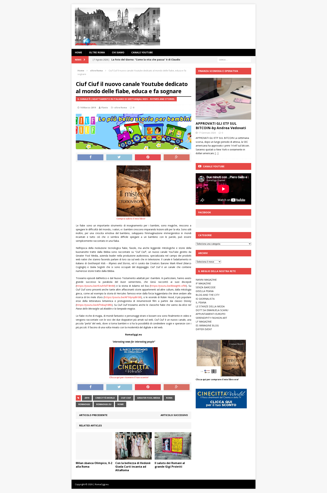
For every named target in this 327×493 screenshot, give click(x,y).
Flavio (104, 107)
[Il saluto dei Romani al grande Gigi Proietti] (173, 457)
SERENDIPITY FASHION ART (211, 317)
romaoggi (84, 404)
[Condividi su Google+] (177, 157)
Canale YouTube (142, 52)
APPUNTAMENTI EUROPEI (210, 313)
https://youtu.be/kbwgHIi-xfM (168, 285)
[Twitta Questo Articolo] (119, 157)
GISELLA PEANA (205, 291)
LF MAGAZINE (204, 321)
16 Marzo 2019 (88, 107)
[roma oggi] (163, 26)
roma (169, 397)
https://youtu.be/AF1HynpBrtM (122, 297)
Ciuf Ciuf (126, 397)
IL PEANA (201, 302)
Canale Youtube (213, 166)
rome (121, 404)
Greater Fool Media (148, 397)
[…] (216, 153)
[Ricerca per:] (234, 59)
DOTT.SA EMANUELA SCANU (212, 310)
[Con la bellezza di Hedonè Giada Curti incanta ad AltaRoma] (133, 457)
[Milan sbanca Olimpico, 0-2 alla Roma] (94, 457)
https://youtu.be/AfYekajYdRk (94, 304)
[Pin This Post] (148, 157)
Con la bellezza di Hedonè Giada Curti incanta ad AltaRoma (133, 466)
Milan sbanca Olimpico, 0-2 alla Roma (94, 464)
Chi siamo (118, 52)
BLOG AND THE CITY (207, 294)
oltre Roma (97, 52)
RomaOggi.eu (103, 404)
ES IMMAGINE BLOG (207, 325)
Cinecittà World (105, 397)
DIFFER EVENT (204, 329)
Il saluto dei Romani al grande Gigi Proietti (170, 464)
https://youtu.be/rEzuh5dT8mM (95, 285)
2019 (86, 397)
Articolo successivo (174, 415)
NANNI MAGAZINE (206, 279)
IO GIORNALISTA (205, 298)
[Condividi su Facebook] (90, 157)
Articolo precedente (93, 415)
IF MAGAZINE (203, 283)
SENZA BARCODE (205, 287)
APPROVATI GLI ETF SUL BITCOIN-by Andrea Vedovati (221, 125)
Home (78, 52)
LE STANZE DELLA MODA (210, 306)
